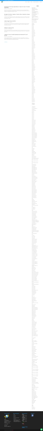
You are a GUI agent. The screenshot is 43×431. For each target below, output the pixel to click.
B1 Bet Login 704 (33, 145)
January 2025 (33, 43)
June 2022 (33, 72)
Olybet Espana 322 (34, 311)
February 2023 (33, 64)
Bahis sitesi (33, 149)
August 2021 (33, 82)
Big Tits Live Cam (33, 202)
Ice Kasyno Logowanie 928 (34, 263)
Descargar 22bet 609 (34, 229)
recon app (33, 342)
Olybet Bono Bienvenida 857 (35, 309)
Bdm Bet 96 (33, 155)
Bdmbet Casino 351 (34, 170)
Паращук (33, 403)
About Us (15, 415)
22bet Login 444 (33, 139)
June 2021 (33, 84)
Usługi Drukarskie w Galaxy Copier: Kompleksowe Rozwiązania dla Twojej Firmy (17, 421)
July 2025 (33, 37)
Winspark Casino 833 (34, 394)
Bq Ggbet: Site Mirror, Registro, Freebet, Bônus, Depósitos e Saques (17, 14)
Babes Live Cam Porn (34, 146)
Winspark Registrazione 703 (34, 396)
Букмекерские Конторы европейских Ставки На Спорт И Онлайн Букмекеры (17, 7)
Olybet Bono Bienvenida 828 (35, 308)
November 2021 (33, 79)
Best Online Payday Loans (34, 173)
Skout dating (33, 354)
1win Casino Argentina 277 (34, 108)
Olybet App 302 (33, 305)
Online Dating (33, 318)
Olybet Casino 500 (34, 310)
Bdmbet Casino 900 (34, 171)
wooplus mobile (33, 398)
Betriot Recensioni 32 (34, 196)
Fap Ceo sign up (33, 236)
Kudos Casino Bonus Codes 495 (35, 272)
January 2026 (33, 31)
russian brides (33, 352)
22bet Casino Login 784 (34, 137)
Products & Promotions (16, 417)
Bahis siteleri (33, 148)
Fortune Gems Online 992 (34, 239)
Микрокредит (33, 402)
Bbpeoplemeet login (34, 152)
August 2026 (33, 24)
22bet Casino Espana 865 (34, 134)
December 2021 (33, 78)
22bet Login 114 (33, 138)
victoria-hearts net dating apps (35, 382)
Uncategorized (10, 8)
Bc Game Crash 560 (34, 153)
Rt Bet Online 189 (33, 346)
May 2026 (33, 27)
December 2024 (33, 44)
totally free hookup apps (34, 360)
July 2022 (33, 71)
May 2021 (33, 85)
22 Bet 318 (33, 116)
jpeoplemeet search (34, 268)
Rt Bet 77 (33, 345)
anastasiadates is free (34, 141)
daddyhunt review (33, 224)
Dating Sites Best (33, 226)
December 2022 (33, 66)
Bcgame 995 (33, 154)
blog (32, 206)
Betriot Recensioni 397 (34, 197)
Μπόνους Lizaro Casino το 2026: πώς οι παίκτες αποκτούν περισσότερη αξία (35, 15)
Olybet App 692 (33, 306)
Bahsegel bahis (33, 151)
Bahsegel (33, 150)
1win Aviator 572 (33, 107)
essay (32, 234)
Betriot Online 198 (34, 193)
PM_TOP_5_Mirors (34, 337)
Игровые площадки (34, 400)
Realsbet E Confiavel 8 (34, 340)
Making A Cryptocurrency (9, 27)
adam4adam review (34, 140)
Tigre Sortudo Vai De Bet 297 (35, 359)
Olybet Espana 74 (33, 313)
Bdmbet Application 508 (34, 168)
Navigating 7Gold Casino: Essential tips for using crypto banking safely (35, 10)
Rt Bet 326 (33, 344)
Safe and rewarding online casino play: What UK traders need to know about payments (35, 19)
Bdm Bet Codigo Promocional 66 (35, 158)
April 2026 (33, 28)
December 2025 (33, 32)
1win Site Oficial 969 (34, 110)
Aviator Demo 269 (34, 143)
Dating (32, 225)
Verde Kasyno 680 (34, 381)
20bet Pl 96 (33, 112)
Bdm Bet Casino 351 (34, 157)
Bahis (32, 147)
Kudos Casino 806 (34, 271)
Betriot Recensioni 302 (34, 195)
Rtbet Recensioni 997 (34, 351)
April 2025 (33, 40)
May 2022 (33, 73)
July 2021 (33, 83)
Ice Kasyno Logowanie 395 (34, 262)
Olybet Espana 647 (34, 312)
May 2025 (33, 39)
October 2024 (33, 46)
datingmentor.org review (34, 227)
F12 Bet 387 (33, 235)
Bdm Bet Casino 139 (34, 156)
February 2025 (33, 42)
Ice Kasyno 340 (33, 259)
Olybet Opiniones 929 (34, 315)
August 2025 (33, 36)
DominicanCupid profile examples (35, 230)
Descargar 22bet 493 (34, 228)
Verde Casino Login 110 (34, 377)
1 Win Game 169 (33, 106)
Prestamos (33, 338)
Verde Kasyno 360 (34, 379)
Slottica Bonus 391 (34, 355)
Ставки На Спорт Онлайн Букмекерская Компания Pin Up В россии (16, 35)
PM (32, 336)
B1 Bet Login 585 (33, 144)
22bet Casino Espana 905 (34, 135)
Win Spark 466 (33, 390)
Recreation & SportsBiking (34, 343)
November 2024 (33, 45)
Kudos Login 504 (33, 286)
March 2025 (33, 41)
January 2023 (33, 65)
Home (14, 414)
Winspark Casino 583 (34, 393)
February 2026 (33, 30)
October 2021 (33, 80)
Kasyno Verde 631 (34, 269)
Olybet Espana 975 (34, 314)
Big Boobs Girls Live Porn (34, 201)
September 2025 (33, 35)
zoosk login (33, 399)
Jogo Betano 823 (33, 267)
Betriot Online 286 (34, 194)
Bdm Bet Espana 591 (34, 164)
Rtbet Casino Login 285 (34, 349)
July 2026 (33, 25)
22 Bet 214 (33, 113)
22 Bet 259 (33, 114)
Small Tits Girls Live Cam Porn (35, 356)
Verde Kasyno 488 (34, 380)
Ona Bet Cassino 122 (34, 316)
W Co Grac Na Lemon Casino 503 (35, 383)
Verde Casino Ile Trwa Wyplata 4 (35, 369)
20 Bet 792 (33, 111)
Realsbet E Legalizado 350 (34, 341)
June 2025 (33, 38)
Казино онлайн (33, 401)
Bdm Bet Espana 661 (34, 165)
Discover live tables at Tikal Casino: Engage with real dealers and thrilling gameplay (35, 12)
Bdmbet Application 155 (34, 167)
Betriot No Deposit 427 (34, 192)
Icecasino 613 (33, 264)
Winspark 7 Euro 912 (34, 391)
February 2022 (33, 76)
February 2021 (33, 87)
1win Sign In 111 (33, 109)
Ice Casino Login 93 (34, 257)
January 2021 (33, 88)
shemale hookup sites (34, 353)
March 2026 (33, 29)
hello (5, 8)
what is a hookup (33, 386)
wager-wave (33, 384)
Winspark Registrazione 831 (34, 397)
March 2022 (33, 75)
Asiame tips (33, 142)
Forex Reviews (33, 238)
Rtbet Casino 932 (33, 348)
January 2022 (33, 77)
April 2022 (33, 74)
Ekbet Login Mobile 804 (34, 233)
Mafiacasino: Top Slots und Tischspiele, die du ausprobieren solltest (35, 17)
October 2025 (33, 34)
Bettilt (32, 198)
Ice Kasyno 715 (33, 260)
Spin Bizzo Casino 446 (34, 357)
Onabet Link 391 (33, 317)
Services (15, 416)
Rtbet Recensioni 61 (34, 350)
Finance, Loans (33, 237)
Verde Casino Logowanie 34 (35, 378)
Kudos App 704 (33, 270)
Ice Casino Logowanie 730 (34, 258)
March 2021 (33, 86)
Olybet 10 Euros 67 (34, 304)
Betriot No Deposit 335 (34, 191)
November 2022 (33, 67)
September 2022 (33, 69)
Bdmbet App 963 (33, 166)
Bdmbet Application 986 (34, 169)
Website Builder (33, 385)
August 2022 (33, 70)
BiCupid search (33, 200)
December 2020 (33, 89)
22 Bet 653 (33, 117)
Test (32, 358)
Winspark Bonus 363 (34, 392)
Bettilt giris (33, 199)
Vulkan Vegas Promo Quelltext (10, 21)
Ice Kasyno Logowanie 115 (34, 261)
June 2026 (33, 26)
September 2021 (33, 81)
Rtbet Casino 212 (33, 347)
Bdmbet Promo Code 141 (34, 172)
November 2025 (33, 33)
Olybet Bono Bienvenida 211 (35, 307)
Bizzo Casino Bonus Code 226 (35, 205)
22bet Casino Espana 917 (34, 136)
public (32, 339)
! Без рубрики (33, 104)
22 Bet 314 (33, 115)
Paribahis (33, 319)
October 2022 (33, 68)
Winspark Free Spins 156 (34, 395)
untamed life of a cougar (34, 362)
